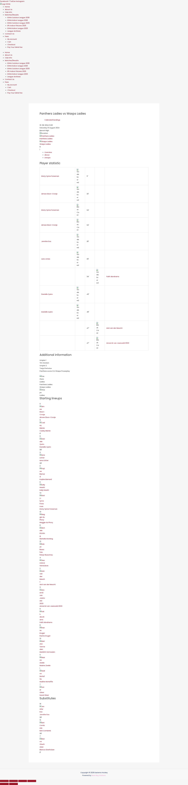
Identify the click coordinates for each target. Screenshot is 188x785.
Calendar (48, 120)
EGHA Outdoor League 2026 (18, 17)
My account (12, 39)
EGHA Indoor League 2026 (17, 20)
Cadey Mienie (45, 431)
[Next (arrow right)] (13, 784)
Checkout (11, 44)
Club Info (8, 12)
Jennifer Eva (46, 241)
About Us (8, 9)
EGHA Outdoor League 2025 (18, 23)
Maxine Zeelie (45, 665)
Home (7, 7)
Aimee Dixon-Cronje (49, 194)
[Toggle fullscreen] (13, 781)
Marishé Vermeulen (47, 652)
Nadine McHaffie (46, 681)
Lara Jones (45, 259)
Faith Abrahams (112, 276)
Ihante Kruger (45, 636)
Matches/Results (12, 15)
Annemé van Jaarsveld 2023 (117, 343)
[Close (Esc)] (31, 781)
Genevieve (44, 565)
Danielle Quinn (47, 294)
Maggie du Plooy (46, 522)
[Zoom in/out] (4, 781)
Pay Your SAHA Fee (14, 47)
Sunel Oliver (44, 695)
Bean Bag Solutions (99, 775)
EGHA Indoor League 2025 (17, 28)
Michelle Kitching (46, 539)
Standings (56, 120)
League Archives (14, 31)
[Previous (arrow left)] (4, 784)
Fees (7, 36)
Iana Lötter (44, 460)
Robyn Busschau (46, 555)
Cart (9, 42)
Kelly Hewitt (44, 490)
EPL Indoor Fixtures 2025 (16, 25)
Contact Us (9, 34)
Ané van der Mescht (114, 328)
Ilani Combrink (45, 731)
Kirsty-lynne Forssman (50, 176)
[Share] (22, 781)
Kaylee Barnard (46, 479)
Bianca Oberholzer (47, 749)
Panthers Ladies (46, 138)
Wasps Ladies (45, 144)
